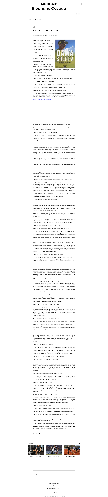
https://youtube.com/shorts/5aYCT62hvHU (42, 99)
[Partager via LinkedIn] (39, 433)
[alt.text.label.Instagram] (78, 14)
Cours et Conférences (37, 19)
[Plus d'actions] (74, 27)
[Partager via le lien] (42, 433)
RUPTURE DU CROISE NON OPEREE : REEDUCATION (53, 457)
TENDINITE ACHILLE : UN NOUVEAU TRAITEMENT (35, 457)
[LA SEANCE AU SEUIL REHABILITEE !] (72, 450)
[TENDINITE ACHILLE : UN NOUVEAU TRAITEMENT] (36, 450)
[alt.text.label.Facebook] (76, 14)
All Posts (29, 19)
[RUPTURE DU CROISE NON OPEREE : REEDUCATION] (54, 450)
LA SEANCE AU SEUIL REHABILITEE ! (70, 457)
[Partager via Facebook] (33, 433)
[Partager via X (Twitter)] (36, 433)
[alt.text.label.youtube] (79, 14)
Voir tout (78, 443)
